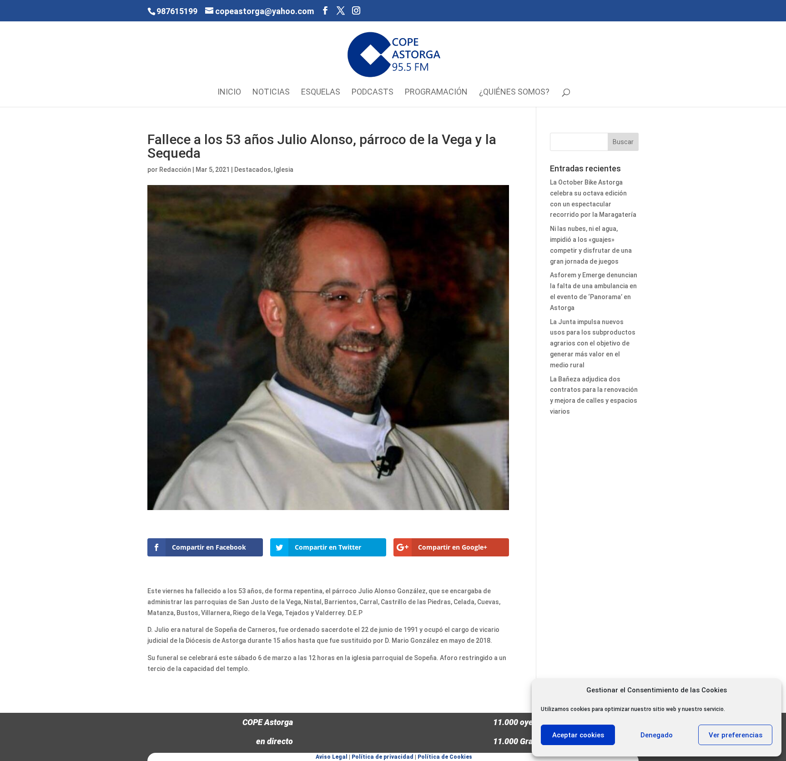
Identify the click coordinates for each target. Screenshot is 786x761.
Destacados (252, 169)
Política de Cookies (445, 757)
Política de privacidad (382, 757)
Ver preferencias (735, 735)
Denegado (656, 735)
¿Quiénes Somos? (514, 92)
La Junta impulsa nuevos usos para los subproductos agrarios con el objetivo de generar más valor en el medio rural (592, 343)
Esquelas (320, 92)
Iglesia (283, 169)
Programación (436, 92)
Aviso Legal (332, 757)
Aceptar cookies (578, 735)
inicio (229, 92)
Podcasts (372, 92)
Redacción (175, 169)
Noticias (271, 92)
